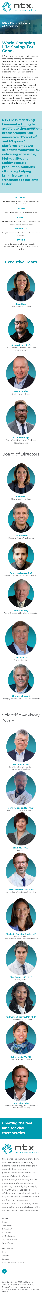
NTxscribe (6, 1229)
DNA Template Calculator (13, 1263)
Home (4, 1222)
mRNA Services (8, 1236)
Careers (5, 1256)
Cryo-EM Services (9, 1239)
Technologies (8, 1226)
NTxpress (6, 1233)
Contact (5, 1259)
